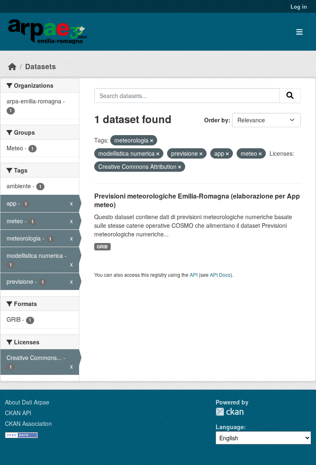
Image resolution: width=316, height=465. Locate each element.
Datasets (40, 66)
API (194, 274)
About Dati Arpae (27, 402)
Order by (216, 120)
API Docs (220, 274)
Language (230, 427)
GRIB (102, 246)
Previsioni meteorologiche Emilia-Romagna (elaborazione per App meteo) (197, 200)
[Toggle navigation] (299, 32)
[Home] (12, 66)
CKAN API (18, 413)
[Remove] (151, 140)
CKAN (230, 411)
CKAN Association (28, 423)
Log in (298, 6)
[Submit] (290, 95)
